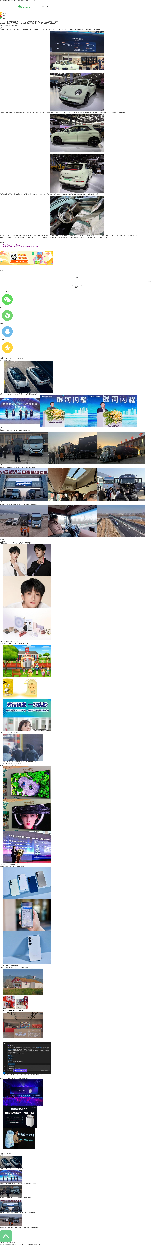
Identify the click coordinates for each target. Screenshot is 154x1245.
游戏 (11, 0)
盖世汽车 (2, 360)
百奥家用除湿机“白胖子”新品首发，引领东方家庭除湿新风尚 (15, 1078)
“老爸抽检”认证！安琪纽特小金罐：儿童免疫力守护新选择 (14, 644)
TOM (1, 641)
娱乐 (6, 0)
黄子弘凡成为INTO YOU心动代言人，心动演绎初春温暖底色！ (15, 543)
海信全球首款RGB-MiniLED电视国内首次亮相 (11, 765)
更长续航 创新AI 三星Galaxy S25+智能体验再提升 (12, 866)
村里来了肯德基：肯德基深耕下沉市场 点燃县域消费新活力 (15, 967)
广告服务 (7, 1242)
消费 (29, 0)
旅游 (14, 0)
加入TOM (12, 1242)
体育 (9, 0)
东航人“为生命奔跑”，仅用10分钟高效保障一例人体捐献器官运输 (19, 761)
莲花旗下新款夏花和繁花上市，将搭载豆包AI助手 (12, 358)
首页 (1, 0)
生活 (16, 0)
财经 (24, 0)
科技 (34, 0)
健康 (27, 0)
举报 (1, 268)
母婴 (19, 0)
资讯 (4, 0)
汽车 (32, 0)
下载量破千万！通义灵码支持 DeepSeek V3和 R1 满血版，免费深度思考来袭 (22, 1074)
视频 (22, 0)
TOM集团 (2, 1242)
